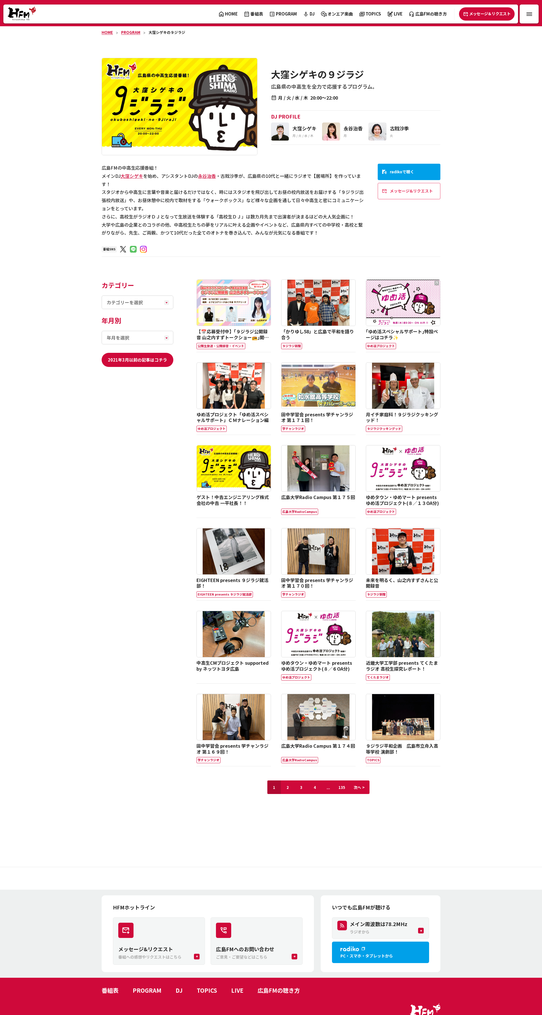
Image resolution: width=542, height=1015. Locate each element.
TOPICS (207, 990)
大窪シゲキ (132, 175)
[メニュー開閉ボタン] (529, 14)
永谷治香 (207, 175)
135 (341, 787)
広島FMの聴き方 (278, 990)
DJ (179, 990)
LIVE (237, 990)
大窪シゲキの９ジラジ (166, 32)
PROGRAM (130, 32)
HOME (107, 32)
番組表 (110, 990)
